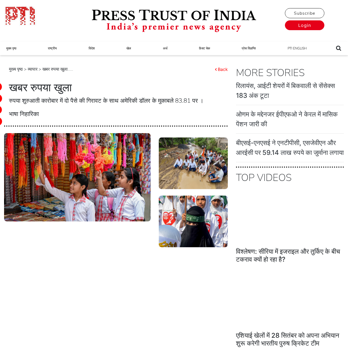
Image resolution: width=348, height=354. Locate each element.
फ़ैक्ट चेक (204, 48)
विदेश (92, 48)
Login (304, 25)
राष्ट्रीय (52, 48)
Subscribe (304, 13)
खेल (128, 48)
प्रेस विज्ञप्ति (249, 48)
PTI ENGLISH (297, 48)
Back (223, 69)
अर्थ (165, 48)
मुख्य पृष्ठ (11, 48)
